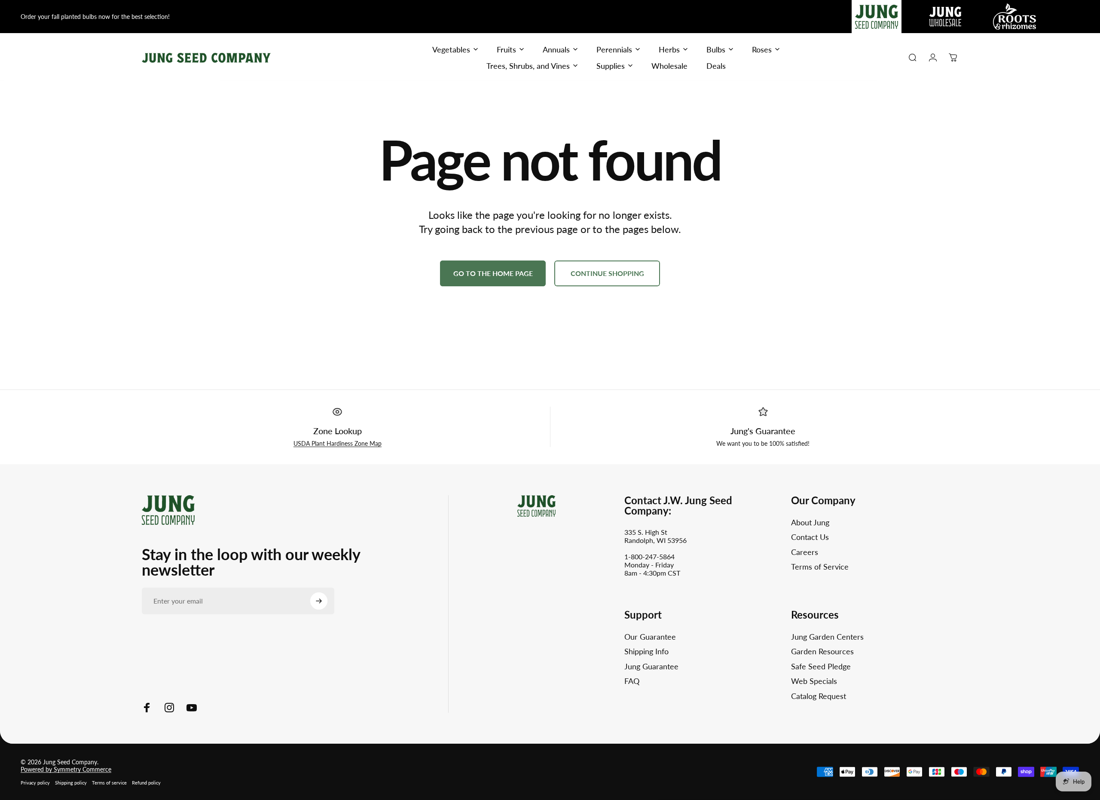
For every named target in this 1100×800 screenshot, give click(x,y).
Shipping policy (71, 782)
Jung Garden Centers (827, 636)
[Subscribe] (318, 601)
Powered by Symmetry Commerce (66, 769)
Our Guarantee (650, 636)
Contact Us (810, 537)
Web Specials (814, 681)
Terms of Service (820, 566)
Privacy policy (35, 782)
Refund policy (146, 782)
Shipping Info (646, 651)
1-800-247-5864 (649, 556)
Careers (804, 552)
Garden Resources (822, 651)
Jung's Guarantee (762, 431)
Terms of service (109, 782)
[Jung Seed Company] (168, 509)
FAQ (631, 681)
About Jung (810, 522)
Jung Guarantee (651, 666)
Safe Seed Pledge (821, 666)
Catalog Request (818, 696)
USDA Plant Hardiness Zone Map (337, 443)
